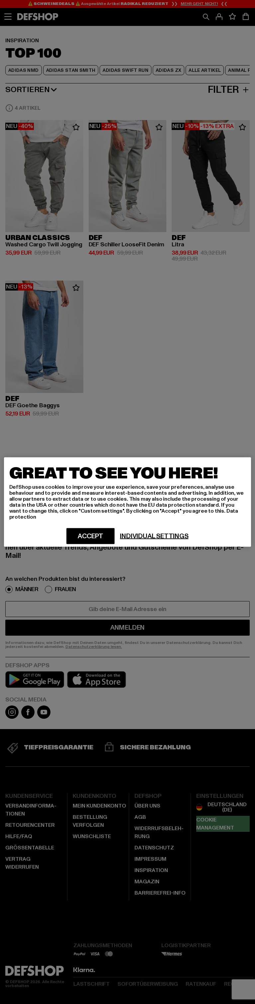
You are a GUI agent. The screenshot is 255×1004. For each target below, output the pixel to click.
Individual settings (154, 536)
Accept (90, 536)
